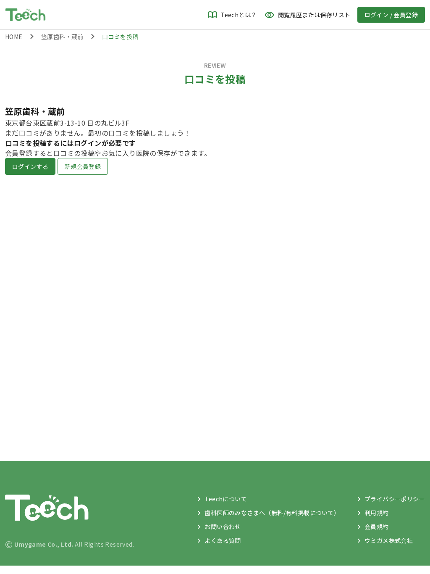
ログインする (30, 166)
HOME (14, 36)
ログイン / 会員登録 (391, 15)
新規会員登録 (83, 166)
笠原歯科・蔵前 (62, 36)
